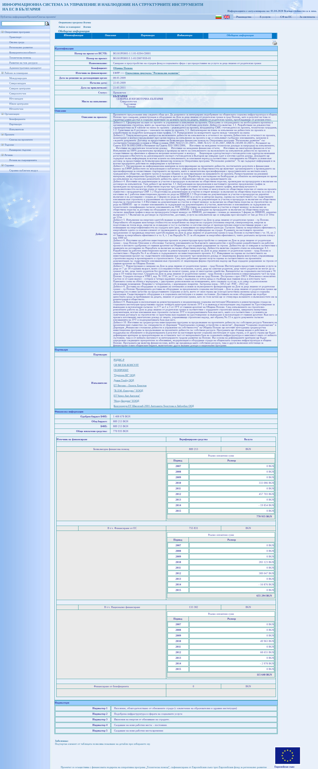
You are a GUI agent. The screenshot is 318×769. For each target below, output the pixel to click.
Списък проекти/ (46, 17)
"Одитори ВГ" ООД (124, 375)
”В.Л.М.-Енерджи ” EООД (128, 390)
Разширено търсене (20, 150)
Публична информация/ (13, 17)
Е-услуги (265, 17)
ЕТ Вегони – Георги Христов (130, 385)
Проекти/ (32, 17)
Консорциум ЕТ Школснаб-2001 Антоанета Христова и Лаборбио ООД (154, 406)
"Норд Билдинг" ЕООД (126, 401)
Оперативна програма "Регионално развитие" (152, 73)
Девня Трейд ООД (124, 380)
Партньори (15, 124)
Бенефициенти (17, 119)
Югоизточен (16, 109)
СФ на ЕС (286, 17)
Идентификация (73, 35)
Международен (18, 78)
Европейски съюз (284, 767)
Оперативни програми (17, 32)
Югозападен (16, 98)
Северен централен (19, 88)
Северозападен (17, 83)
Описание (110, 35)
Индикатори (184, 35)
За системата (307, 17)
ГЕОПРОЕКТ (121, 370)
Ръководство (243, 17)
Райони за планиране (16, 73)
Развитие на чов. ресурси (23, 63)
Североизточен (17, 93)
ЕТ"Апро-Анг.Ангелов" (127, 396)
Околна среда (16, 42)
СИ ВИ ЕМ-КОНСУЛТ (126, 365)
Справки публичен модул (23, 170)
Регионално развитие (21, 47)
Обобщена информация (240, 35)
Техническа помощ (20, 57)
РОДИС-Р (119, 360)
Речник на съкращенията (23, 160)
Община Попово (123, 68)
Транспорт (15, 37)
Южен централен (18, 104)
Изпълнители (16, 129)
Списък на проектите (21, 139)
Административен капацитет (25, 68)
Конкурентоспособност (22, 52)
